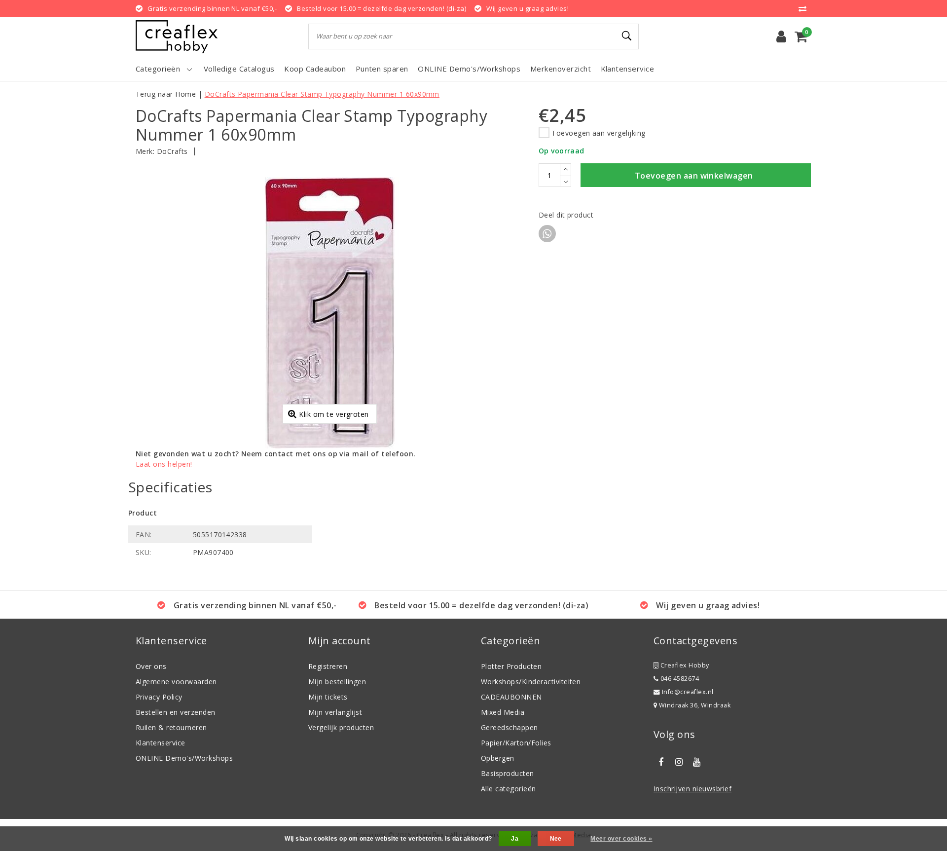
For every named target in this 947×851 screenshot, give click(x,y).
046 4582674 (678, 678)
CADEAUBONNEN (511, 697)
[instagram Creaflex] (678, 762)
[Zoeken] (627, 36)
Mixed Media (502, 712)
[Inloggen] (781, 36)
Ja (514, 838)
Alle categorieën (508, 788)
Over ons (151, 666)
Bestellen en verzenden (176, 712)
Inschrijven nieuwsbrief (692, 788)
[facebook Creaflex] (661, 762)
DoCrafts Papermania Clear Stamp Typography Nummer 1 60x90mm (322, 94)
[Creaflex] (177, 37)
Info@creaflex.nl (688, 692)
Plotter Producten (511, 666)
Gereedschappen (509, 727)
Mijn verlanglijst (335, 712)
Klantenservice (160, 742)
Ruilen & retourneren (171, 727)
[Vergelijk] (805, 8)
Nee (556, 838)
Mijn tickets (328, 697)
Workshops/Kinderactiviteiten (531, 681)
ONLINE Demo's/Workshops (184, 758)
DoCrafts (172, 151)
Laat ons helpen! (164, 464)
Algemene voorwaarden (176, 681)
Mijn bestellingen (337, 681)
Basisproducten (507, 773)
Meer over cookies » (621, 838)
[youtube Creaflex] (697, 762)
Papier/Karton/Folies (516, 742)
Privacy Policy (159, 697)
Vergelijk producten (341, 727)
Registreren (327, 666)
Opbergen (497, 758)
